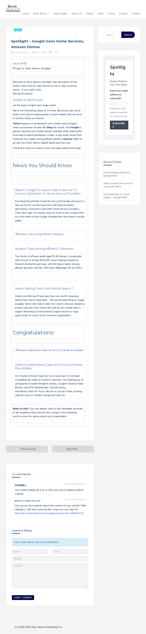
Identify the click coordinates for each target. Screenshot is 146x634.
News (18, 30)
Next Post (71, 449)
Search (128, 34)
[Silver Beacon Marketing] (13, 8)
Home (25, 13)
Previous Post (28, 449)
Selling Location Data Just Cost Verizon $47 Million (117, 185)
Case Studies (60, 13)
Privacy (123, 13)
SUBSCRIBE (118, 125)
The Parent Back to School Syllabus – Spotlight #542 (116, 196)
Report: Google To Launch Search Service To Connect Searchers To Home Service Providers (48, 191)
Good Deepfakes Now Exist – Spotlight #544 (117, 174)
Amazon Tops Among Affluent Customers (44, 248)
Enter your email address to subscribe (119, 95)
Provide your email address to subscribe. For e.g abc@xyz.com (119, 112)
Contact (136, 13)
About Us (76, 13)
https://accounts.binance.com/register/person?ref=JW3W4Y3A (49, 513)
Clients (89, 13)
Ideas (100, 13)
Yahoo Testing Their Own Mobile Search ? (44, 288)
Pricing (111, 13)
